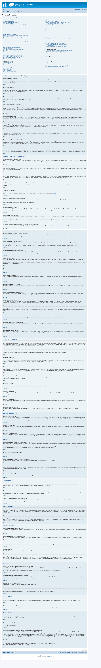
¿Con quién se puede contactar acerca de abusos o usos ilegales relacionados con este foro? (62, 65)
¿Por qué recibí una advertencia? (9, 54)
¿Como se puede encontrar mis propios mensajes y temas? (56, 46)
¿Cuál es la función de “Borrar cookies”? (10, 28)
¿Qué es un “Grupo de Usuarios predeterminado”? (54, 25)
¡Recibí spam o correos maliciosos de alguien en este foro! (56, 33)
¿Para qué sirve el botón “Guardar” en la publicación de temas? (14, 56)
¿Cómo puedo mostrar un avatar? (9, 38)
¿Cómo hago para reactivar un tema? (9, 58)
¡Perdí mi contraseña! (7, 25)
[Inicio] (8, 4)
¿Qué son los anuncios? (7, 68)
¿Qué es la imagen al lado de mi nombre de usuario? (12, 37)
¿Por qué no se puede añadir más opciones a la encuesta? (13, 49)
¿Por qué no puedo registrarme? (8, 21)
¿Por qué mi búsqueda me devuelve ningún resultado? (55, 43)
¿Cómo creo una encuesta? (8, 48)
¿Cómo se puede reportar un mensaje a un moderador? (13, 55)
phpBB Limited (51, 616)
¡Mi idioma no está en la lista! (8, 36)
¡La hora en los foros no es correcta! (9, 34)
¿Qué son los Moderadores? (50, 20)
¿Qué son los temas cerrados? (8, 70)
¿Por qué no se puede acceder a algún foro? (11, 51)
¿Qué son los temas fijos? (7, 69)
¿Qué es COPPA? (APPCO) (8, 20)
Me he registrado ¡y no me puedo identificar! (11, 22)
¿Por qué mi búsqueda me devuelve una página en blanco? (56, 44)
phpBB (54, 193)
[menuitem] (4, 9)
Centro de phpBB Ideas (60, 624)
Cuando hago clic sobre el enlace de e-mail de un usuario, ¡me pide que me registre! (18, 41)
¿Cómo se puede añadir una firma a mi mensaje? (11, 47)
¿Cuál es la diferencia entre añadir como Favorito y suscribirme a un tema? (58, 50)
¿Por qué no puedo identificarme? (9, 23)
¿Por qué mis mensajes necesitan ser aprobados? (12, 57)
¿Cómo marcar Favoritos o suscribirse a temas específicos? (56, 51)
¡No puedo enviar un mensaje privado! (52, 30)
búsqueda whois (16, 633)
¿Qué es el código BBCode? (8, 62)
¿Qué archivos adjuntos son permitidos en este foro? (55, 57)
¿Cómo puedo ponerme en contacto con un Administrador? (56, 66)
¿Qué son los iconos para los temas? (9, 71)
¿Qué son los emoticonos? (7, 64)
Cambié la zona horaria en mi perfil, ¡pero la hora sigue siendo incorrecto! (16, 35)
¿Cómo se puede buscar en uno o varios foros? (54, 42)
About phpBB (14, 617)
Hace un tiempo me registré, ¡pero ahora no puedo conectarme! (14, 24)
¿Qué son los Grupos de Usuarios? (51, 21)
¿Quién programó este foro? (50, 62)
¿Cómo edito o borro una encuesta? (9, 50)
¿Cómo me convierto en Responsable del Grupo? (54, 23)
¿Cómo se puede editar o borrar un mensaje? (11, 46)
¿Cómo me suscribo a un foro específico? (53, 52)
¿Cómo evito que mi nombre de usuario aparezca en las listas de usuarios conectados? (18, 33)
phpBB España (49, 656)
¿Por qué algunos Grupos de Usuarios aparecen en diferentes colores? (58, 24)
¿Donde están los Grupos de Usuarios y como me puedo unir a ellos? (58, 22)
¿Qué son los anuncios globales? (9, 67)
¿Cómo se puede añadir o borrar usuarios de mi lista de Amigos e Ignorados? (59, 38)
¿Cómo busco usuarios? (49, 45)
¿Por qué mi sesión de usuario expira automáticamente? (13, 26)
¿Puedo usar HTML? (6, 63)
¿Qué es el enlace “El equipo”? (51, 26)
